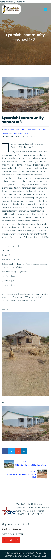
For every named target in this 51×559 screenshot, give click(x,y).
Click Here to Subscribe (11, 529)
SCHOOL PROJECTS (20, 133)
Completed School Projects (17, 130)
